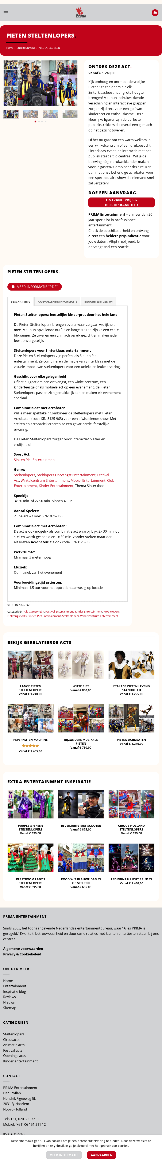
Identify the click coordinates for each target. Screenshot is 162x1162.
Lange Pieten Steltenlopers (30, 688)
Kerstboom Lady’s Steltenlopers (30, 881)
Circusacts (11, 1039)
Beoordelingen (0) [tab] (98, 301)
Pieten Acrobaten (131, 740)
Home (9, 47)
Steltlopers (45, 475)
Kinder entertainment (20, 1061)
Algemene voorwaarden (23, 948)
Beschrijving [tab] (20, 301)
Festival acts (12, 1050)
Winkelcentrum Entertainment (45, 480)
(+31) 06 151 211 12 (31, 1124)
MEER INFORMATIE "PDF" (37, 286)
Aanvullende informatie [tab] (57, 301)
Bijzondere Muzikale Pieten (81, 741)
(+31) (13, 1119)
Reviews (9, 996)
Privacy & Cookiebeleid (22, 954)
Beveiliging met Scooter (81, 826)
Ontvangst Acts (17, 616)
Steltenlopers (24, 475)
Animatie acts (14, 1045)
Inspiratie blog (14, 991)
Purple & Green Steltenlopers (30, 827)
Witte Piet (81, 686)
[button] (5, 12)
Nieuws (9, 1002)
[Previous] (10, 83)
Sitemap (9, 1007)
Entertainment (26, 47)
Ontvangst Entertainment (75, 475)
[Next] (71, 83)
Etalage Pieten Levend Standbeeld (131, 688)
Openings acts (14, 1055)
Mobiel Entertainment (88, 480)
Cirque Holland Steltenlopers (131, 827)
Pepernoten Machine (30, 740)
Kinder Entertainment (56, 485)
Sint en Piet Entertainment (35, 459)
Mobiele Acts (112, 611)
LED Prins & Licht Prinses (131, 879)
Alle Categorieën (49, 47)
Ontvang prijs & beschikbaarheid (121, 202)
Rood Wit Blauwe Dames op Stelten (81, 881)
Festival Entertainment (59, 611)
